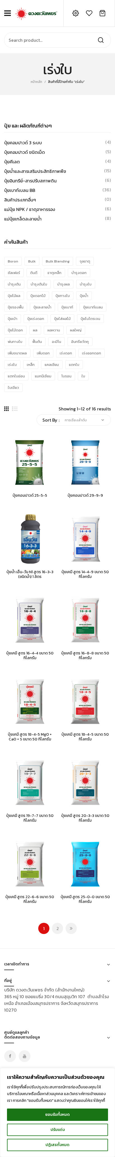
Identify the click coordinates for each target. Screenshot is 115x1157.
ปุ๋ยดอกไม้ (37, 295)
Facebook (10, 1056)
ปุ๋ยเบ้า (12, 318)
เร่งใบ (12, 364)
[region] (57, 1112)
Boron (13, 261)
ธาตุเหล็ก (54, 272)
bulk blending (58, 261)
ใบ (83, 376)
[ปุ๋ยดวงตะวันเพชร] (36, 12)
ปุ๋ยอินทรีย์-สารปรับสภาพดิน (30, 180)
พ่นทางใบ (15, 341)
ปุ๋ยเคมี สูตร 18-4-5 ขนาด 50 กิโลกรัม (85, 737)
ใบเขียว (13, 387)
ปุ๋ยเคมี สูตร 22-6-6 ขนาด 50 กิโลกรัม (29, 899)
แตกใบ (74, 364)
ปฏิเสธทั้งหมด (57, 1145)
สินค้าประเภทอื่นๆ (20, 199)
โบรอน (66, 376)
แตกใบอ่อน (16, 376)
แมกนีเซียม (43, 376)
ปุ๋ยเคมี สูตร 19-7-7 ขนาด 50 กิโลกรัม (30, 818)
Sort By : (50, 420)
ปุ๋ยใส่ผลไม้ (62, 318)
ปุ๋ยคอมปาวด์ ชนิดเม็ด (24, 152)
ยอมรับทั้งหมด (57, 1114)
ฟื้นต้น (37, 341)
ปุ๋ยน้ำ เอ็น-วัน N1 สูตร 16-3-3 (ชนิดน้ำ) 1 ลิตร (29, 574)
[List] (15, 408)
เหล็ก (31, 364)
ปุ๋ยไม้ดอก (15, 330)
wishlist (89, 13)
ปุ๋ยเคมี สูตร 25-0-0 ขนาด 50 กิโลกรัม (85, 899)
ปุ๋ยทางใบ (63, 295)
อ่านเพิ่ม (8, 485)
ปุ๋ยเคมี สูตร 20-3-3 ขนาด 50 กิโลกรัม (85, 818)
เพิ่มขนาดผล (17, 353)
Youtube (24, 1056)
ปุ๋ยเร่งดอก (35, 318)
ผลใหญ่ (76, 330)
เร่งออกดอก (91, 353)
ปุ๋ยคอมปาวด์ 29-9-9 (85, 495)
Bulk (32, 261)
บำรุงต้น (14, 284)
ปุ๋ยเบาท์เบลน (93, 307)
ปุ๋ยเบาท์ (67, 307)
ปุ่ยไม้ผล (14, 295)
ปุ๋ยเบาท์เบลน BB (19, 190)
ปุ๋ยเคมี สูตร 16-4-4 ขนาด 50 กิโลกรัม (30, 656)
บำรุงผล (63, 284)
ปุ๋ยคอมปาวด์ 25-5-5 (30, 495)
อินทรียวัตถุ (80, 341)
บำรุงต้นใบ (39, 284)
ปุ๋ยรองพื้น (15, 307)
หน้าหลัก (36, 81)
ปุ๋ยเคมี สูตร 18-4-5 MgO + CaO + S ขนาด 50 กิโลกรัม (30, 737)
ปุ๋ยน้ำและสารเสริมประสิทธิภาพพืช (35, 171)
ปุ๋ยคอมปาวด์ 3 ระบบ (23, 142)
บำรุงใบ (86, 284)
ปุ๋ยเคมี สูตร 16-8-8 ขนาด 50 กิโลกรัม (85, 656)
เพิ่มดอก (43, 353)
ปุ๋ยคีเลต (12, 161)
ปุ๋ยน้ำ (84, 295)
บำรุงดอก (79, 272)
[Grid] (6, 408)
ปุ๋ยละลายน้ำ (42, 307)
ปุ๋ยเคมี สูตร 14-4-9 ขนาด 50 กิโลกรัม (85, 574)
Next (71, 928)
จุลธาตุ (85, 261)
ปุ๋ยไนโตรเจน (90, 318)
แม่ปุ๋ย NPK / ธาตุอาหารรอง (29, 209)
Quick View (17, 485)
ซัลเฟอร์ (14, 272)
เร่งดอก (66, 353)
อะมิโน (56, 341)
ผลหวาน (53, 330)
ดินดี (33, 272)
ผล (35, 330)
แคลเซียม (52, 364)
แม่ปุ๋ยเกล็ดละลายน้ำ (23, 218)
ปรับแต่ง (58, 1130)
